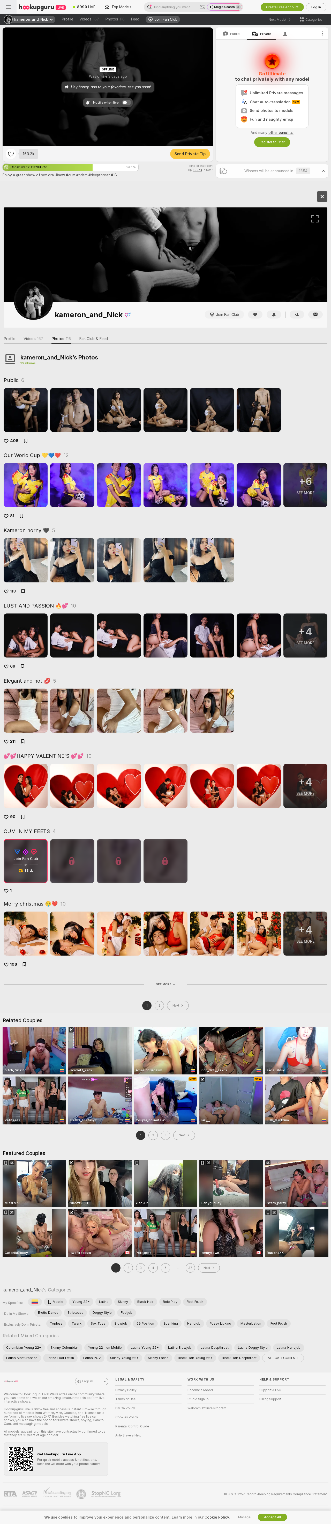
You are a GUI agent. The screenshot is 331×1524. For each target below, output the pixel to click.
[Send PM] (315, 314)
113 (13, 591)
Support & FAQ (270, 1390)
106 (13, 964)
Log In (316, 7)
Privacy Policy (126, 1390)
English (87, 1381)
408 (14, 440)
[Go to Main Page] (42, 7)
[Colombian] (35, 1302)
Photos (115, 19)
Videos (89, 19)
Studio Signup (198, 1399)
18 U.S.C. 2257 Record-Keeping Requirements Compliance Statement (275, 1494)
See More (163, 984)
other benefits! (281, 133)
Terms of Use (125, 1399)
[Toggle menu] (8, 7)
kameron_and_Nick (23, 1289)
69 (12, 666)
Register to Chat (272, 142)
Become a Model (200, 1390)
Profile (67, 19)
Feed (135, 19)
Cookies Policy (126, 1417)
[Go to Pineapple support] (81, 1494)
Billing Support (270, 1399)
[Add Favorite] (11, 154)
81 (12, 516)
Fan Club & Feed (93, 338)
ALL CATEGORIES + (283, 1358)
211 (13, 741)
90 (13, 816)
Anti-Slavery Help (128, 1435)
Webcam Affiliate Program (206, 1408)
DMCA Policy (125, 1408)
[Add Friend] (297, 314)
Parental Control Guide (132, 1426)
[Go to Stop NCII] (106, 1494)
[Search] (202, 7)
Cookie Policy (217, 1517)
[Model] (322, 196)
